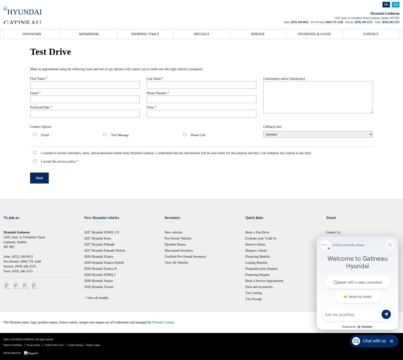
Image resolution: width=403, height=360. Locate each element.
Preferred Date (41, 107)
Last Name (155, 78)
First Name (38, 78)
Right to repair (93, 345)
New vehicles (173, 232)
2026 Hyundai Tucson (98, 287)
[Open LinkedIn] (26, 285)
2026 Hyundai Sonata (98, 281)
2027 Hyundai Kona (97, 238)
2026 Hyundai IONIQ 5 (100, 275)
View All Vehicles (176, 262)
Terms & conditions (12, 345)
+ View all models (96, 298)
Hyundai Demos (175, 244)
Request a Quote (256, 250)
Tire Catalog (253, 293)
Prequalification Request (261, 268)
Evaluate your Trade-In (260, 238)
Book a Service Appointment (264, 281)
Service (258, 34)
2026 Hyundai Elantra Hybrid (104, 262)
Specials (201, 34)
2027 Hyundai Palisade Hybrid (104, 250)
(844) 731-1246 (334, 22)
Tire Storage (253, 299)
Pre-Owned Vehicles (178, 238)
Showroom (88, 34)
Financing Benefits (257, 256)
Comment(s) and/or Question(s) (284, 78)
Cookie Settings (75, 345)
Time (151, 107)
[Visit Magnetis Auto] (32, 353)
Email (35, 93)
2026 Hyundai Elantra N (100, 268)
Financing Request (257, 275)
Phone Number (158, 93)
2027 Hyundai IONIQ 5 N (101, 232)
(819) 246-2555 (363, 22)
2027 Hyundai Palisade (99, 244)
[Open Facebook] (7, 285)
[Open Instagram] (17, 285)
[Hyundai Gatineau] (29, 12)
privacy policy (66, 161)
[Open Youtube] (35, 285)
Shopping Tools (145, 34)
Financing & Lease (314, 34)
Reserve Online (255, 244)
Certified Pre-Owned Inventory (185, 256)
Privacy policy (33, 345)
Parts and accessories (259, 287)
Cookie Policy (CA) (54, 345)
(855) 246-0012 (300, 22)
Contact (371, 34)
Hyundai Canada (163, 322)
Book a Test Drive (257, 232)
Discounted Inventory (179, 250)
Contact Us (333, 232)
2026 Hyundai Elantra (98, 256)
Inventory (32, 34)
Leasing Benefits (256, 262)
